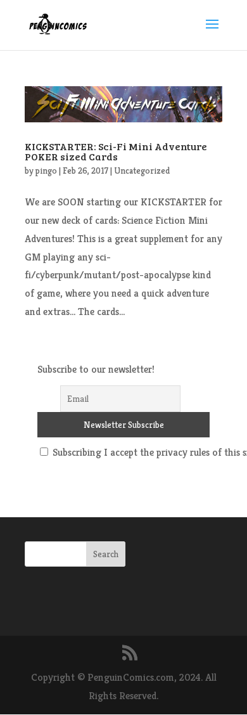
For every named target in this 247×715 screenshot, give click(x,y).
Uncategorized (142, 170)
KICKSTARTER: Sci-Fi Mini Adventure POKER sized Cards (116, 151)
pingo (46, 170)
